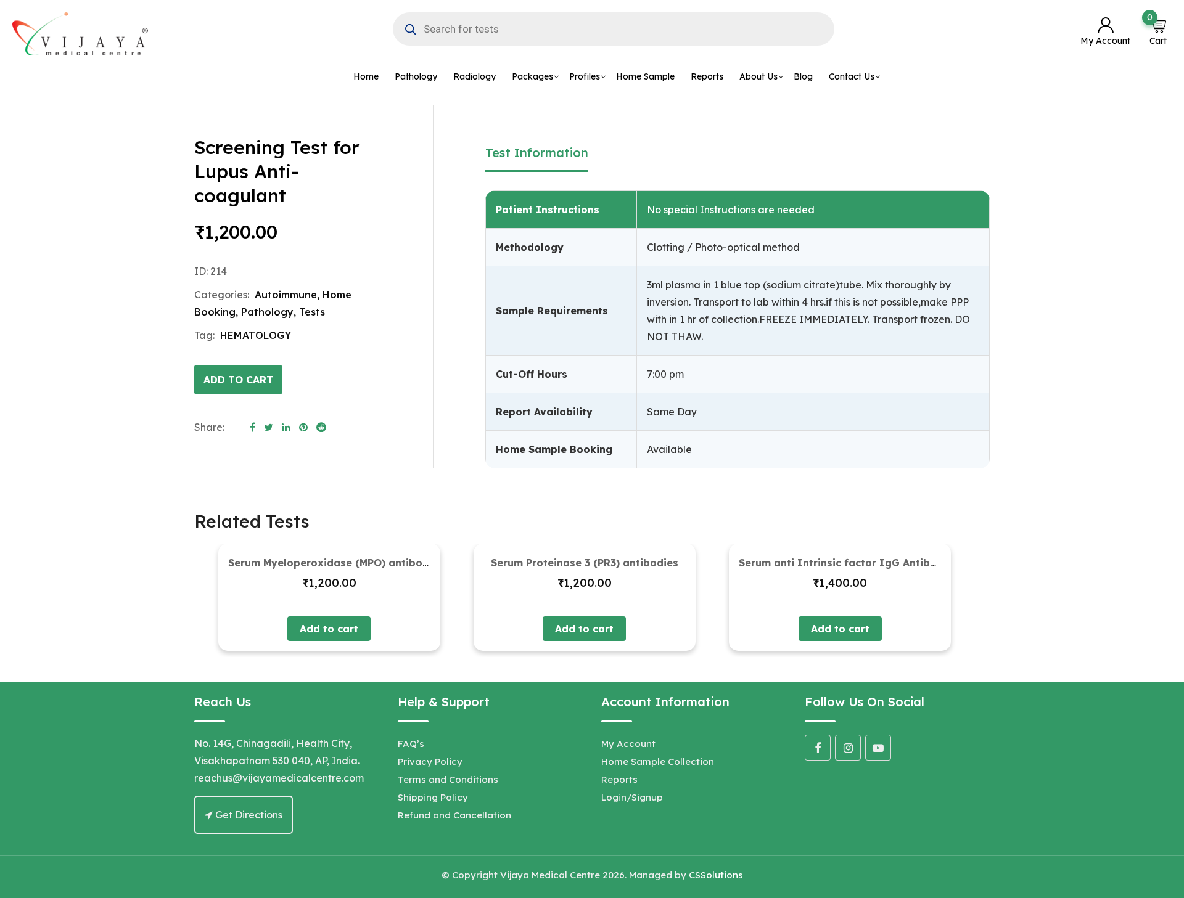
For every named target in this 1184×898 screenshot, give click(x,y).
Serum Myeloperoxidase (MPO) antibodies (336, 563)
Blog (803, 76)
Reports (707, 76)
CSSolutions (716, 875)
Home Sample (645, 76)
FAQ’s (411, 743)
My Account (628, 743)
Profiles (584, 76)
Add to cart (238, 379)
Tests (312, 312)
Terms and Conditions (448, 779)
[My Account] (1105, 26)
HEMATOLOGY (255, 335)
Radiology (474, 76)
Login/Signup (632, 797)
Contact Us (851, 76)
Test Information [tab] (536, 152)
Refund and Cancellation (454, 815)
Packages (532, 76)
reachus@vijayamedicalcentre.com (279, 778)
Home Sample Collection (657, 761)
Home (366, 76)
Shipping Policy (433, 797)
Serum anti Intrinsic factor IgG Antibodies (848, 563)
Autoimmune (286, 294)
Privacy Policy (430, 761)
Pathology (416, 76)
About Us (758, 76)
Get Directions (247, 815)
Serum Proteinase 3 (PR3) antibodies (584, 563)
